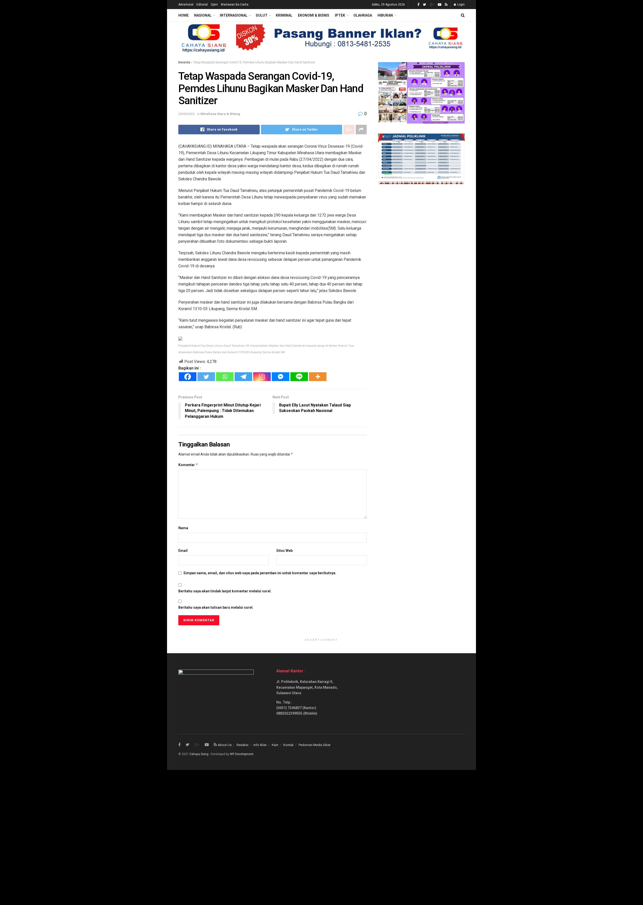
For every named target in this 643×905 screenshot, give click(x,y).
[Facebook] (187, 376)
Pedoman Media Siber (315, 745)
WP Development (241, 754)
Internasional (233, 15)
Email (183, 551)
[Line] (299, 376)
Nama (183, 528)
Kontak (288, 745)
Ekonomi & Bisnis (313, 15)
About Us (225, 745)
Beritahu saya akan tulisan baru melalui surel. (215, 607)
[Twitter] (206, 376)
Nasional (202, 15)
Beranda (184, 62)
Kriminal (284, 15)
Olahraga (362, 15)
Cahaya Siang (198, 754)
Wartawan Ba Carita (234, 4)
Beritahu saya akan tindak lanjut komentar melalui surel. (225, 591)
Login (460, 4)
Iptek (340, 15)
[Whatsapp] (225, 376)
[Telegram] (243, 376)
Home (183, 15)
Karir (275, 745)
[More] (318, 376)
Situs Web (284, 551)
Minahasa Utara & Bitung (220, 114)
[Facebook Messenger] (280, 376)
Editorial (202, 4)
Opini (214, 4)
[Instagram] (262, 376)
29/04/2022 (186, 114)
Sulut (261, 15)
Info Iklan (260, 745)
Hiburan (385, 15)
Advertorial (185, 4)
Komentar (188, 464)
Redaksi (242, 745)
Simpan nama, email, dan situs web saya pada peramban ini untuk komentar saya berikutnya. (259, 573)
